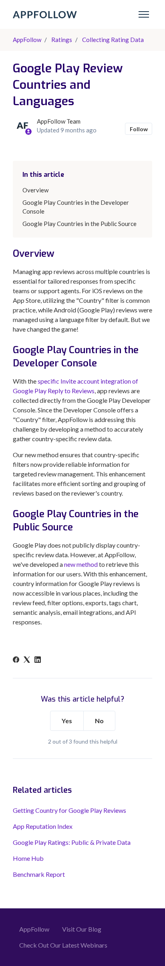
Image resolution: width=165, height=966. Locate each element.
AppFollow (27, 39)
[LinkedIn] (37, 660)
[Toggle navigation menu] (143, 14)
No (99, 720)
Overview (35, 190)
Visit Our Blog (81, 929)
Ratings (61, 39)
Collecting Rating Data (113, 39)
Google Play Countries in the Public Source (79, 223)
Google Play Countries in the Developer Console (75, 207)
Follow (139, 129)
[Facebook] (16, 660)
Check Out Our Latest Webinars (63, 945)
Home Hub (28, 858)
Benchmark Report (39, 874)
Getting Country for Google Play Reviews (69, 810)
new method (80, 564)
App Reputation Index (42, 826)
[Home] (45, 14)
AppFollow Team (58, 121)
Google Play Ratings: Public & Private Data (72, 842)
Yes (67, 720)
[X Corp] (27, 660)
